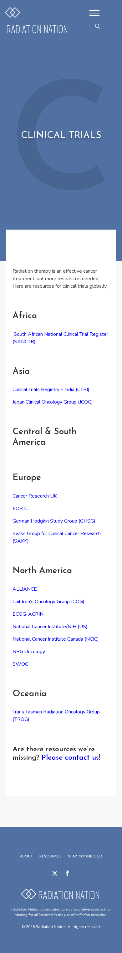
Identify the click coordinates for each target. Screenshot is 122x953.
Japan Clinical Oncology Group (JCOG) (53, 402)
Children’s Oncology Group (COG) (48, 601)
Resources (50, 856)
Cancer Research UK (35, 496)
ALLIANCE (25, 589)
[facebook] (67, 873)
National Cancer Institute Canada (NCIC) (56, 639)
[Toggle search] (97, 26)
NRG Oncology (29, 651)
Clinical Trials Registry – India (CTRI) (51, 389)
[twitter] (54, 873)
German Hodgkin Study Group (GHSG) (55, 521)
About (26, 856)
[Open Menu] (94, 13)
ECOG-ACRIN (28, 614)
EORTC (20, 508)
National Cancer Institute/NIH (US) (50, 626)
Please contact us (70, 758)
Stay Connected (85, 856)
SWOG (20, 664)
